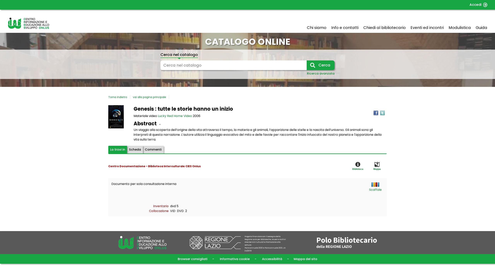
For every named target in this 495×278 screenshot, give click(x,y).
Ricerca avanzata (321, 73)
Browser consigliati (192, 259)
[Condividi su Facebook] (376, 113)
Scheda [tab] (135, 149)
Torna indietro (117, 97)
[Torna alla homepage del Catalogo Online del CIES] (28, 23)
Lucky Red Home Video (175, 116)
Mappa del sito (305, 259)
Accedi (475, 4)
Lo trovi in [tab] (117, 149)
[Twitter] (382, 113)
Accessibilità (272, 259)
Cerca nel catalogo (179, 54)
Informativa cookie (235, 259)
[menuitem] (316, 28)
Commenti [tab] (153, 149)
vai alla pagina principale (149, 97)
